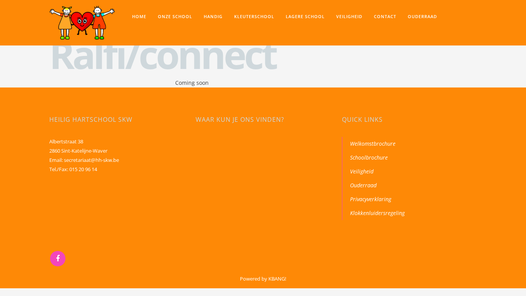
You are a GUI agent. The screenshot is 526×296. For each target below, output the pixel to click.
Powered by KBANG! (263, 278)
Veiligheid (349, 16)
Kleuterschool (254, 16)
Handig (213, 16)
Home (139, 16)
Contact (385, 16)
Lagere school (305, 16)
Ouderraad (422, 16)
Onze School (175, 16)
